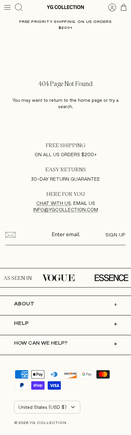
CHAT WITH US (53, 203)
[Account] (108, 7)
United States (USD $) (42, 407)
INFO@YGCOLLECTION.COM (65, 209)
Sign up (115, 235)
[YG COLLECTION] (65, 7)
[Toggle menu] (7, 7)
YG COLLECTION (49, 423)
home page (90, 100)
